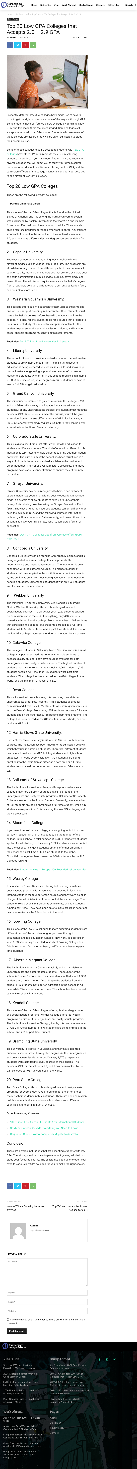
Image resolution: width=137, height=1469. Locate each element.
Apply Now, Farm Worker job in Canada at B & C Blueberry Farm (19, 1428)
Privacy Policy (57, 1427)
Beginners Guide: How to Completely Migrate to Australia (44, 1134)
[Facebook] (10, 45)
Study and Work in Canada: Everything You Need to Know (44, 1128)
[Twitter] (17, 45)
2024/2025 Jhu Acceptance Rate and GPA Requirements (69, 1392)
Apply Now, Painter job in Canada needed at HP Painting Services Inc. (22, 1444)
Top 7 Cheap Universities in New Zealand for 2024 (70, 1208)
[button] (130, 5)
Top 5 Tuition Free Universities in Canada (44, 341)
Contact (54, 1432)
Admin (13, 37)
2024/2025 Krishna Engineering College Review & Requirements (67, 1383)
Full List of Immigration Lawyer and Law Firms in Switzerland (21, 1383)
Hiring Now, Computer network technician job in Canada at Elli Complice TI (19, 1454)
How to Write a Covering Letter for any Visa (26, 1208)
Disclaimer (55, 1422)
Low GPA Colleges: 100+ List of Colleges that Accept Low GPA (66, 1375)
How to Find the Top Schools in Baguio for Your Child (66, 1400)
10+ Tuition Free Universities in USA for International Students (47, 1122)
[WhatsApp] (33, 45)
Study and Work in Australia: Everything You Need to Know (19, 1367)
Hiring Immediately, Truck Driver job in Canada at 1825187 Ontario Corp (23, 1436)
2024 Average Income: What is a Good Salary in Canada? (20, 1375)
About (53, 1417)
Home (10, 14)
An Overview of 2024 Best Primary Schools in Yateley (68, 1367)
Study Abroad (22, 14)
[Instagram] (107, 1359)
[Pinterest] (25, 45)
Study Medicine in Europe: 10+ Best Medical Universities (53, 869)
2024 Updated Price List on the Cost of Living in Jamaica (22, 1392)
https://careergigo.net (39, 1230)
